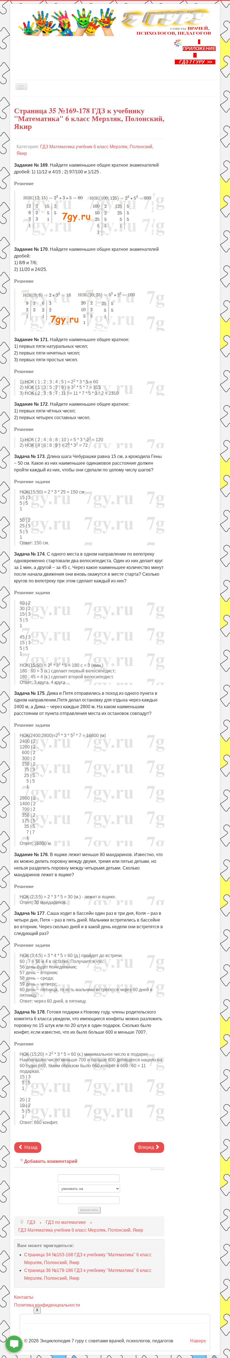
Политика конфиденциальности (47, 1305)
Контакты (23, 1297)
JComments (157, 1169)
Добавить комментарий (50, 1161)
